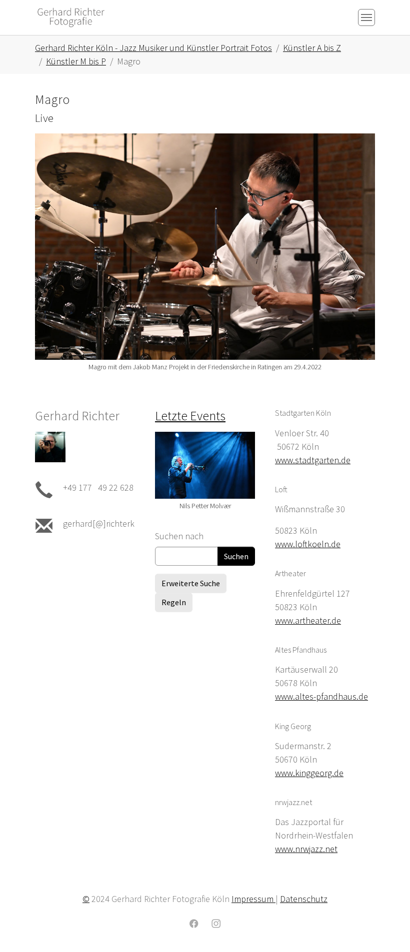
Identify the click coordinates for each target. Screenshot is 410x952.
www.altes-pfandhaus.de (321, 696)
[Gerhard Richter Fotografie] (71, 17)
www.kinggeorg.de (309, 773)
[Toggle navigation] (366, 17)
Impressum (254, 899)
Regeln (174, 602)
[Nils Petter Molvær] (205, 465)
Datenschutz (304, 899)
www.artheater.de (308, 620)
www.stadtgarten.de (312, 460)
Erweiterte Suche (191, 583)
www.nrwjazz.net (306, 849)
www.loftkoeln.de (307, 544)
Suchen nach (179, 536)
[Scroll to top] (386, 928)
